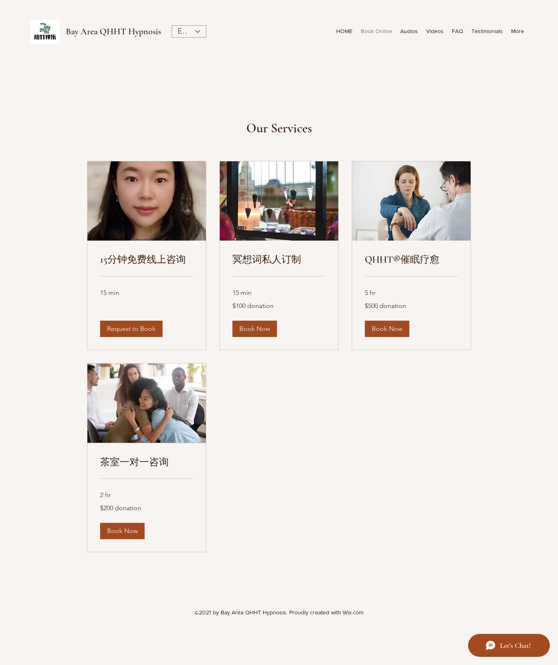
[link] (146, 259)
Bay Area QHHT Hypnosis (113, 31)
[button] (131, 329)
